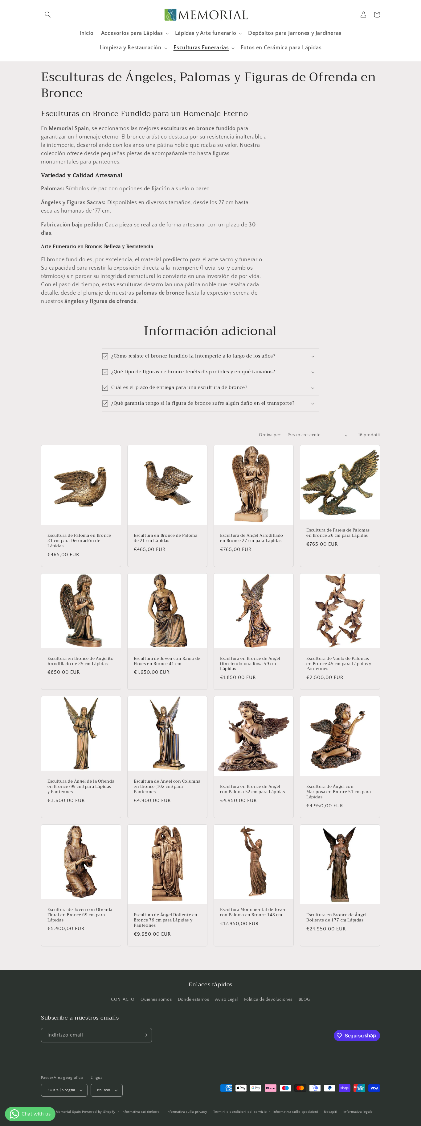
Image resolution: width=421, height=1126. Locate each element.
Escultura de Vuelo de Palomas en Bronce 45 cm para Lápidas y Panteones (338, 664)
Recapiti (330, 1112)
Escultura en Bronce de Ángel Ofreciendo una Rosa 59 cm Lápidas (250, 664)
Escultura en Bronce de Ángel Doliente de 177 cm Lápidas (336, 918)
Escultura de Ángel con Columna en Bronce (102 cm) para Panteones (167, 787)
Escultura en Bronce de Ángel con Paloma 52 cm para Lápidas (252, 789)
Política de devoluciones (268, 999)
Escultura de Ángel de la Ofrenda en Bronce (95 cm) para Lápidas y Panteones (80, 787)
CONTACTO (123, 999)
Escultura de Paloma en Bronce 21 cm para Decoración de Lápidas (79, 541)
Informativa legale (358, 1112)
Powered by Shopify (99, 1112)
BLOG (304, 999)
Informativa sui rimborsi (140, 1112)
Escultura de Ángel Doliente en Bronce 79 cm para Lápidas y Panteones (166, 920)
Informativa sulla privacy (186, 1112)
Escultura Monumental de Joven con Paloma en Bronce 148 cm (253, 912)
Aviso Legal (226, 999)
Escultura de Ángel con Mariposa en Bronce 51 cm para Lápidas (338, 792)
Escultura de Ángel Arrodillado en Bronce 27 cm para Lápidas (251, 538)
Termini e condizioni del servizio (240, 1112)
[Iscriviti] (145, 1035)
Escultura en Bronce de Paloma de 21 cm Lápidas (165, 538)
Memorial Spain (68, 1112)
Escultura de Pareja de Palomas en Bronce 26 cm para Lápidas (338, 533)
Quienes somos (156, 999)
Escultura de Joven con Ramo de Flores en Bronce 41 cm (167, 661)
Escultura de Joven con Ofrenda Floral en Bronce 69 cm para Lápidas (79, 915)
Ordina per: (270, 435)
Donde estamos (193, 999)
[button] (48, 14)
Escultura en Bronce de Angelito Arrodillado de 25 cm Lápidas (80, 661)
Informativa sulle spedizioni (295, 1112)
